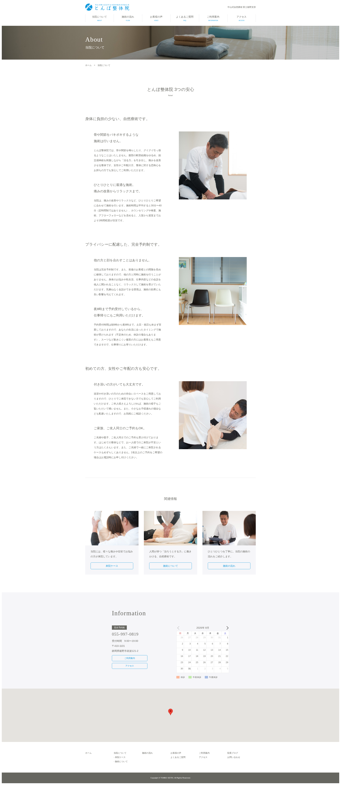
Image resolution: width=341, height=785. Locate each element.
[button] (170, 712)
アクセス (242, 18)
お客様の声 (156, 18)
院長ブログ (232, 753)
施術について (170, 565)
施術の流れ (128, 18)
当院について (99, 18)
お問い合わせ (233, 757)
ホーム (88, 753)
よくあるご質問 (184, 18)
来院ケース (112, 565)
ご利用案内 (213, 18)
